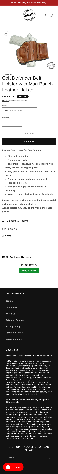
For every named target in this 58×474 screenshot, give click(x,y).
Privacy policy (13, 326)
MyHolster (23, 472)
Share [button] (8, 236)
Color (4, 105)
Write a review (29, 270)
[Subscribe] (49, 458)
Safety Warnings (14, 339)
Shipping (5, 100)
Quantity (6, 118)
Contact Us (11, 307)
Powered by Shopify (36, 472)
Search (9, 301)
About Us (10, 314)
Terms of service (14, 333)
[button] (6, 15)
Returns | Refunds (15, 320)
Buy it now (29, 141)
